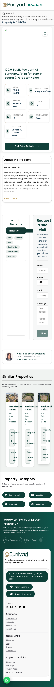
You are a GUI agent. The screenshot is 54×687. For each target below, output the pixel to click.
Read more (12, 198)
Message (41, 303)
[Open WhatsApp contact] (6, 680)
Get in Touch (31, 540)
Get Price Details (24, 146)
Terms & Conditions (14, 672)
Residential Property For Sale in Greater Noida (24, 16)
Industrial (10, 622)
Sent (44, 333)
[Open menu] (49, 5)
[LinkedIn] (20, 607)
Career (9, 647)
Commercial (11, 618)
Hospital (11, 256)
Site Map (10, 665)
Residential (11, 625)
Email (39, 290)
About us (10, 640)
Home (9, 13)
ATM (9, 242)
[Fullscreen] (45, 33)
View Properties (12, 540)
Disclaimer (10, 662)
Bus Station (13, 247)
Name (40, 265)
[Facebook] (11, 607)
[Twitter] (15, 607)
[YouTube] (24, 607)
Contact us (11, 650)
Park (9, 238)
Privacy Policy (12, 669)
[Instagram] (7, 607)
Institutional (11, 629)
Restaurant (13, 251)
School (19, 238)
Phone (41, 277)
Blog (8, 643)
